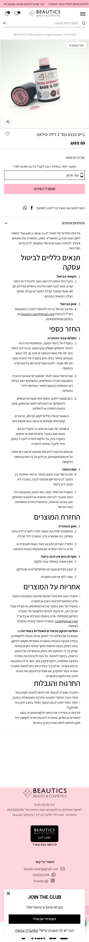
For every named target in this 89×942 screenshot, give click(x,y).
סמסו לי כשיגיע (44, 188)
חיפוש (5, 23)
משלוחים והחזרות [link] (73, 223)
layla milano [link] (54, 34)
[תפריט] (83, 13)
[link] (16, 13)
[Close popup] (8, 893)
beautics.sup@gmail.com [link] (37, 314)
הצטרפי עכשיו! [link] (44, 919)
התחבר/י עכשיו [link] (26, 930)
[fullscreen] (8, 122)
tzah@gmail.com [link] (66, 621)
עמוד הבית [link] (70, 34)
